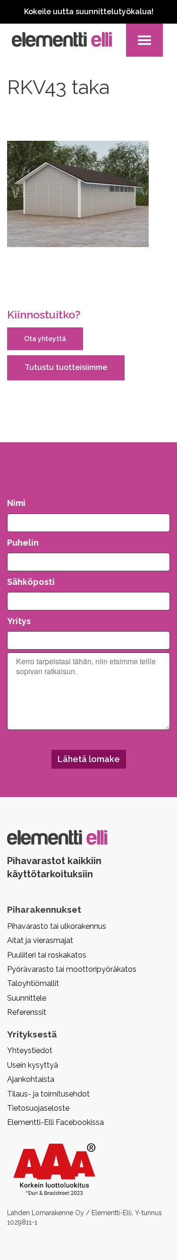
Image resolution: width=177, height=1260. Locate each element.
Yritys (19, 621)
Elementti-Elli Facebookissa (55, 1122)
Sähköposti (31, 582)
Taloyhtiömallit (33, 983)
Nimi (16, 503)
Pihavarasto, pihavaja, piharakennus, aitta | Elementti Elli (62, 39)
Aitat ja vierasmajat (40, 940)
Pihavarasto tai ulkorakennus (56, 926)
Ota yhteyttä (45, 339)
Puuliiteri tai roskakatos (46, 955)
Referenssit (26, 1012)
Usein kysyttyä (32, 1065)
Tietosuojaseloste (38, 1108)
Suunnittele (26, 998)
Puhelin (23, 543)
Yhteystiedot (29, 1050)
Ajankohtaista (30, 1079)
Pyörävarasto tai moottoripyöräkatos (71, 969)
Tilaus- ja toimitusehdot (48, 1093)
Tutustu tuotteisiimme (66, 367)
